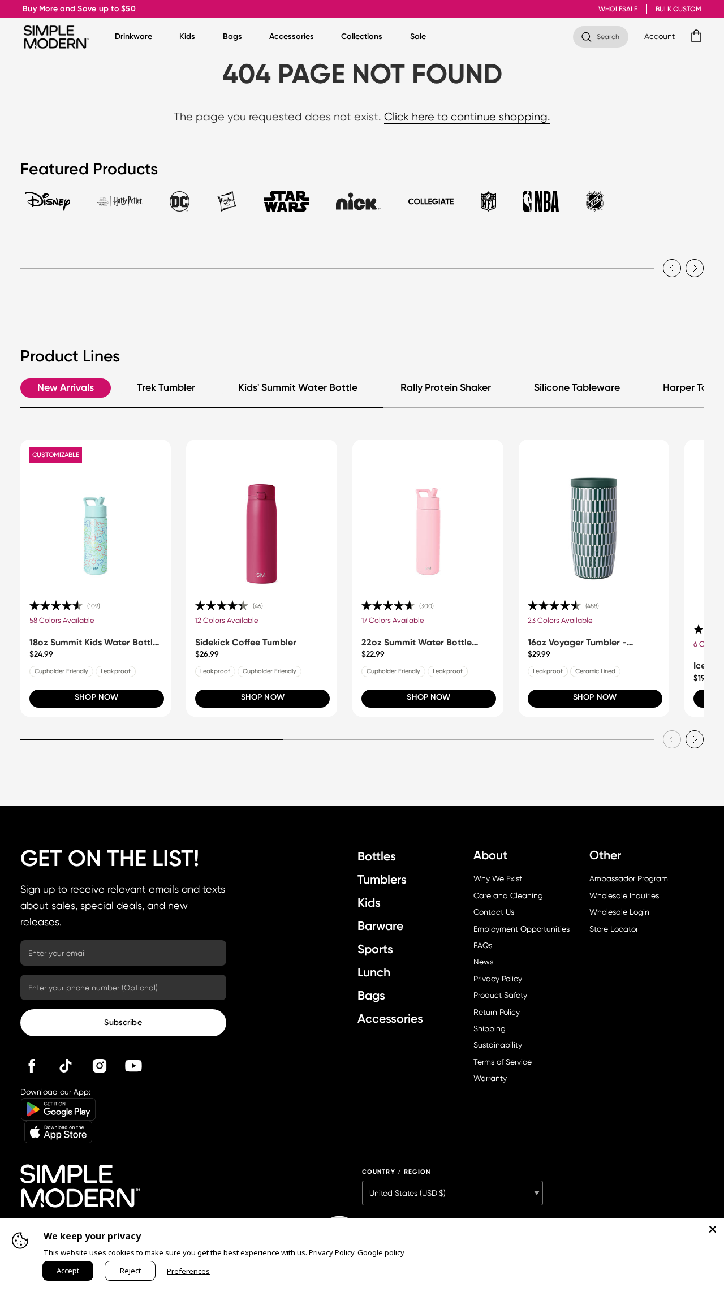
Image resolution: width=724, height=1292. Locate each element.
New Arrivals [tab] (65, 387)
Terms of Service (502, 1061)
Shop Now (96, 697)
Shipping (489, 1028)
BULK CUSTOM (678, 9)
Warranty (490, 1078)
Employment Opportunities (521, 928)
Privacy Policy (497, 978)
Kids (187, 36)
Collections (361, 36)
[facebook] (31, 1065)
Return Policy (496, 1012)
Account (659, 36)
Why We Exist (497, 878)
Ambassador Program (628, 878)
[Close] (712, 1229)
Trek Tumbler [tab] (166, 387)
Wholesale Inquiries (624, 895)
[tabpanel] (362, 258)
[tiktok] (65, 1065)
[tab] (47, 206)
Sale (418, 36)
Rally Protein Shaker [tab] (445, 387)
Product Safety (500, 995)
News (483, 961)
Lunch (373, 972)
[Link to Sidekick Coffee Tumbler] (261, 515)
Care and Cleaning (508, 895)
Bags (232, 36)
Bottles (376, 856)
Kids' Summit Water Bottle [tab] (297, 387)
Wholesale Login (619, 911)
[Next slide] (695, 268)
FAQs (482, 945)
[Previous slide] (672, 268)
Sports (375, 949)
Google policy (380, 1252)
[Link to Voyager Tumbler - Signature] (594, 515)
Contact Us (493, 911)
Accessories (291, 36)
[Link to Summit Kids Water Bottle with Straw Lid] (95, 515)
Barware (380, 926)
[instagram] (99, 1065)
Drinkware (133, 36)
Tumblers (382, 879)
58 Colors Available (61, 620)
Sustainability (497, 1044)
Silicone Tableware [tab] (577, 387)
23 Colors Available (560, 620)
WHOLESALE (617, 9)
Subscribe (122, 1022)
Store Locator (613, 928)
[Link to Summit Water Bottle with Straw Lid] (427, 515)
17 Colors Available (392, 620)
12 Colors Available (226, 620)
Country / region (396, 1171)
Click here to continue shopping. (467, 116)
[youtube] (133, 1065)
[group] (95, 578)
